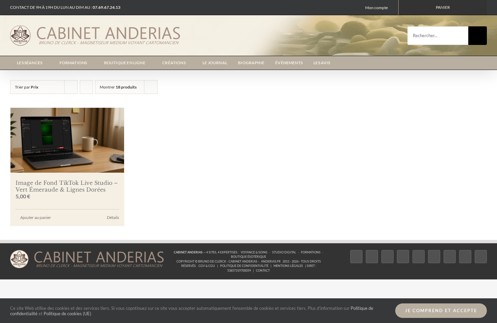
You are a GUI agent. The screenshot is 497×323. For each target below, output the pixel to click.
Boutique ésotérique (248, 256)
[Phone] (481, 256)
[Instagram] (387, 256)
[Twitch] (418, 256)
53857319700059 (239, 270)
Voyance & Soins (254, 252)
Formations (311, 252)
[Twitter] (372, 256)
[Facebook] (356, 256)
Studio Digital (284, 252)
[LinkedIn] (450, 256)
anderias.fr (271, 261)
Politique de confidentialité (244, 266)
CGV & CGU (206, 266)
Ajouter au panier (35, 217)
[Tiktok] (403, 256)
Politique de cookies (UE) (67, 313)
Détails (113, 217)
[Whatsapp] (465, 256)
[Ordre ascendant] (86, 87)
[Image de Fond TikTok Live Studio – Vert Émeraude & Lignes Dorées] (67, 140)
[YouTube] (434, 256)
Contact (263, 270)
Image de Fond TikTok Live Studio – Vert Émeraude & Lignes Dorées (67, 186)
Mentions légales (288, 266)
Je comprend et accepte (441, 310)
